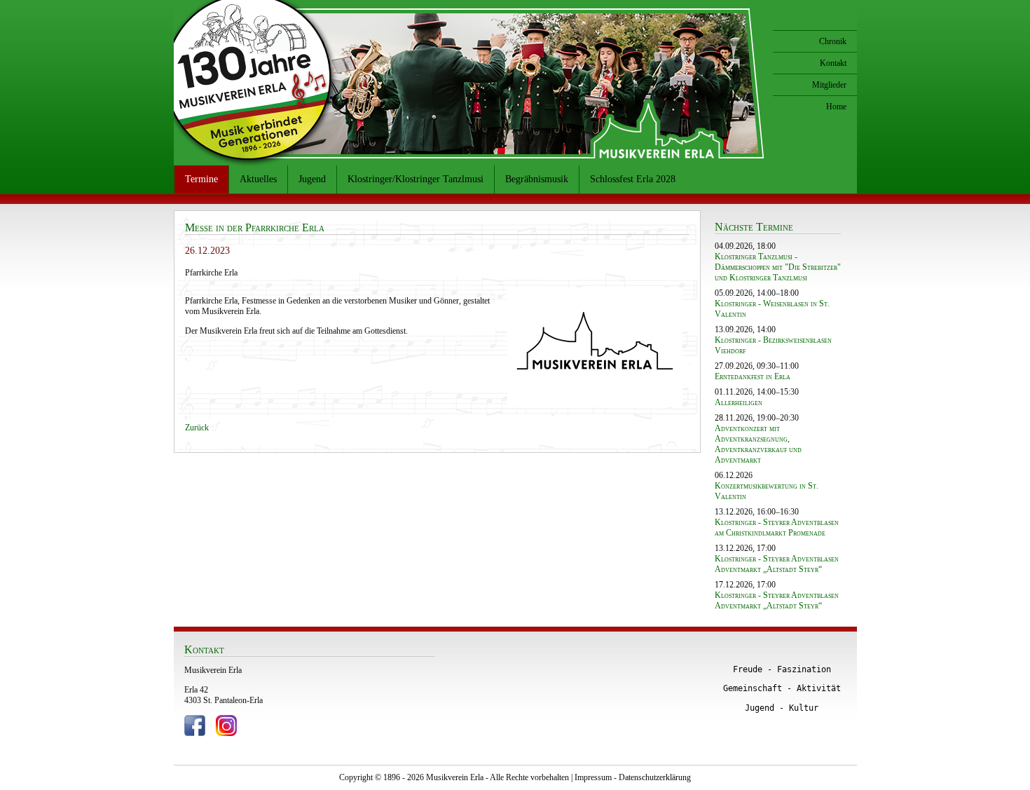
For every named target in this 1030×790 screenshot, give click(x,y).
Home (836, 106)
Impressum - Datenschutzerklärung (633, 777)
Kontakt (833, 63)
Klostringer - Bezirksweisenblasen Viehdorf (773, 345)
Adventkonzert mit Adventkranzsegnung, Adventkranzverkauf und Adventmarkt (758, 444)
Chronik (832, 41)
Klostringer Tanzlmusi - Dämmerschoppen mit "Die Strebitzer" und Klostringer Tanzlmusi (778, 267)
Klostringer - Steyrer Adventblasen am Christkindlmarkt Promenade (777, 527)
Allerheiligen (738, 402)
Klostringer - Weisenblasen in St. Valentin (772, 309)
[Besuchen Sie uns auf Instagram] (226, 733)
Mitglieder (829, 85)
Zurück (197, 428)
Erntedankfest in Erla (752, 376)
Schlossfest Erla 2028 (632, 179)
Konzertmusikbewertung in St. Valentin (766, 491)
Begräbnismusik (536, 179)
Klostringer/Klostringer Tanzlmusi (415, 179)
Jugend (312, 179)
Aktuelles (258, 179)
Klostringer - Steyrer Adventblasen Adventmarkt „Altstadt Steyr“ (777, 564)
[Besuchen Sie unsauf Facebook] (194, 733)
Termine (201, 179)
